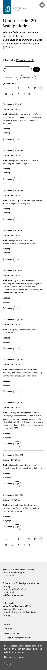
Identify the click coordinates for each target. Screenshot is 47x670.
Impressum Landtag (11, 633)
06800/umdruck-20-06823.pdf (21, 391)
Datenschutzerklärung (14, 657)
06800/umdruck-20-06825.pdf (21, 308)
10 (18, 88)
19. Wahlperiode (25, 60)
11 (23, 88)
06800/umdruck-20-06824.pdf (21, 348)
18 (23, 94)
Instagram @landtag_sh (14, 609)
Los (36, 69)
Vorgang (6, 133)
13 (35, 88)
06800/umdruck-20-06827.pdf (21, 219)
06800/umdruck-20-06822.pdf (21, 444)
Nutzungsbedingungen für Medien (17, 637)
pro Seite (9, 77)
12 (29, 88)
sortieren (26, 77)
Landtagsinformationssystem (23, 43)
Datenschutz (8, 628)
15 (6, 94)
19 (29, 94)
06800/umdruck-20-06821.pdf (21, 484)
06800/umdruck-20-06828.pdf (21, 179)
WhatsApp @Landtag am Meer (17, 606)
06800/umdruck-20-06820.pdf (21, 527)
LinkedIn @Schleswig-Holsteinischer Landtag (20, 613)
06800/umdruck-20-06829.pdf (21, 139)
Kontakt (6, 624)
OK (7, 664)
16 (12, 94)
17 (18, 94)
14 (41, 88)
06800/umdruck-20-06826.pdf (21, 259)
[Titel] (18, 69)
